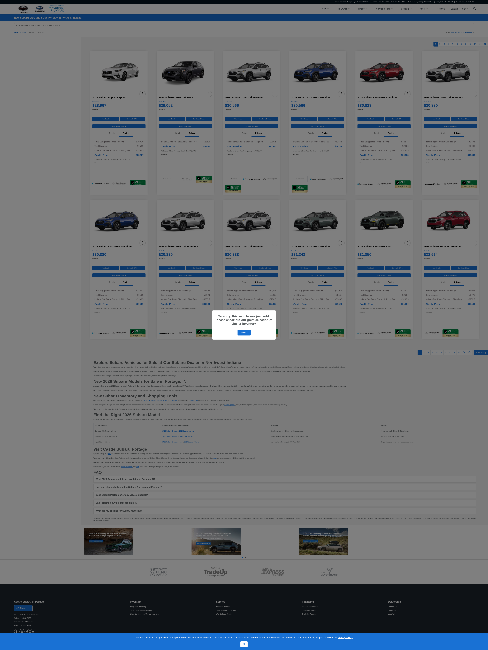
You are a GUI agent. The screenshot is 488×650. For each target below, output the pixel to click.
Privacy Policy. (345, 637)
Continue (244, 332)
